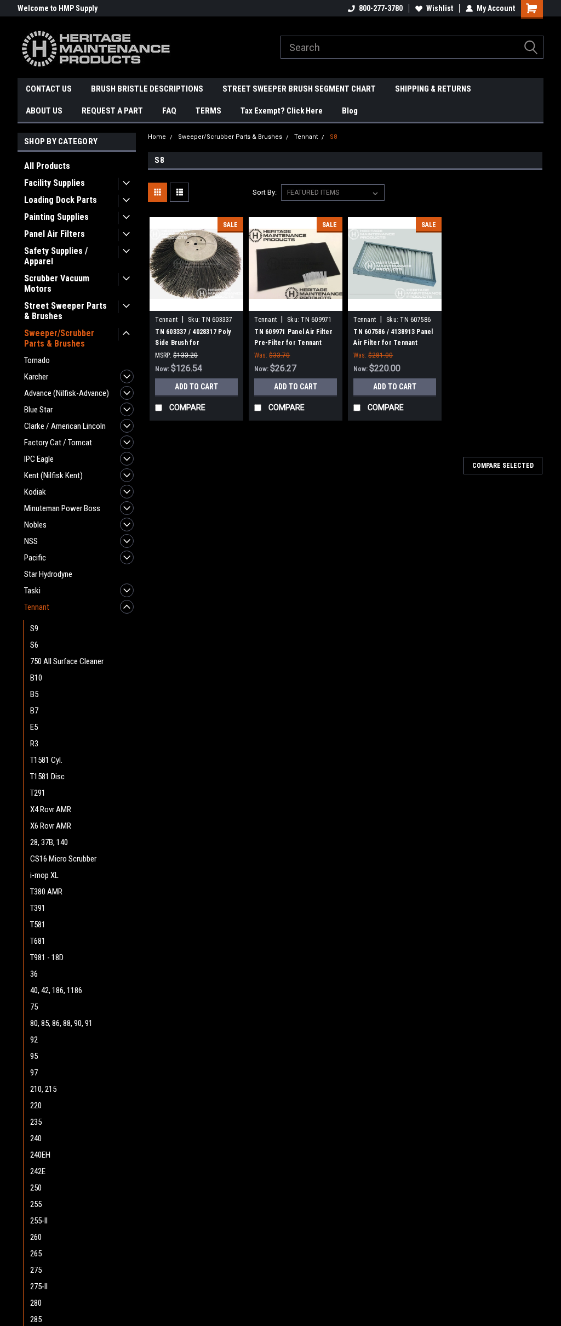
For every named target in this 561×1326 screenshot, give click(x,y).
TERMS (208, 111)
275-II (39, 1286)
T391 (37, 908)
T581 (37, 925)
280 (36, 1303)
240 (36, 1138)
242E (37, 1171)
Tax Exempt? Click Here (282, 111)
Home (157, 136)
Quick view (197, 302)
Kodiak (35, 492)
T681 (37, 941)
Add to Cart (196, 386)
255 (36, 1204)
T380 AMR (46, 892)
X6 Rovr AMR (50, 826)
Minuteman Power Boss (62, 508)
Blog (350, 111)
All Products (47, 166)
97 (34, 1073)
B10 (36, 678)
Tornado (37, 360)
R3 (34, 744)
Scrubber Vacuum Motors (56, 283)
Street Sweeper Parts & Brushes (65, 311)
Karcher (36, 377)
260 (36, 1237)
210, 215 (43, 1089)
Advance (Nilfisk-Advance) (66, 393)
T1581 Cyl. (46, 760)
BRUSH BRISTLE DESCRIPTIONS (147, 89)
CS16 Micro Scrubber (63, 859)
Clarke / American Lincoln (65, 426)
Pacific (35, 558)
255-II (39, 1221)
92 (34, 1040)
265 (36, 1254)
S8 (333, 136)
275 (36, 1270)
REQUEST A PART (112, 111)
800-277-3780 (381, 8)
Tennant (36, 607)
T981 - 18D (47, 957)
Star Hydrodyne (48, 574)
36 (34, 974)
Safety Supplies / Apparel (56, 256)
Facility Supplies (54, 183)
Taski (32, 591)
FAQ (169, 111)
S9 (34, 628)
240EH (40, 1155)
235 (36, 1122)
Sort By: (265, 192)
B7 (34, 711)
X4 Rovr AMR (50, 809)
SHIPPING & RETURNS (433, 89)
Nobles (35, 525)
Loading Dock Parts (60, 200)
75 (34, 1007)
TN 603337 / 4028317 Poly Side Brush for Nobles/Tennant (193, 343)
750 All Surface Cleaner (67, 661)
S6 (34, 645)
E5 (34, 727)
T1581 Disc (47, 776)
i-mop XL (44, 875)
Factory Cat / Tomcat (58, 442)
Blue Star (38, 410)
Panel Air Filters (54, 234)
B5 (34, 694)
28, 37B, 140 (49, 842)
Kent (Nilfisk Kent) (53, 475)
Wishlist (439, 8)
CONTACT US (49, 89)
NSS (31, 541)
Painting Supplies (56, 217)
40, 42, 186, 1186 (56, 990)
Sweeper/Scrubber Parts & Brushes (59, 338)
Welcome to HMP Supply (58, 8)
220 (36, 1105)
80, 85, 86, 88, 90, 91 (61, 1023)
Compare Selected (503, 465)
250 (36, 1188)
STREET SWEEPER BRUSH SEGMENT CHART (299, 89)
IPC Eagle (39, 459)
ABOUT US (44, 111)
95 (34, 1056)
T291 (37, 793)
